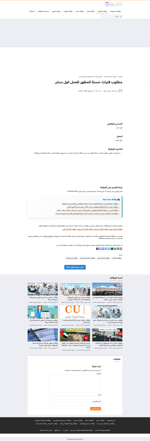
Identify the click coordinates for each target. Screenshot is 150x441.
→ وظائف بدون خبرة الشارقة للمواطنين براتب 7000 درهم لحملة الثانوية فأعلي (93, 207)
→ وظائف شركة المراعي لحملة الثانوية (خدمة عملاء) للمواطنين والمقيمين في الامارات (91, 204)
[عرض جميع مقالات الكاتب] (120, 91)
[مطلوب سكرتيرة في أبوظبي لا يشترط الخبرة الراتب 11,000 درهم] (43, 315)
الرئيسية (120, 76)
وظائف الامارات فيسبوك (85, 229)
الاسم (99, 395)
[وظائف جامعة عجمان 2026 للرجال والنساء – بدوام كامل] (75, 315)
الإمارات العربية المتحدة (110, 76)
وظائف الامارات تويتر (115, 229)
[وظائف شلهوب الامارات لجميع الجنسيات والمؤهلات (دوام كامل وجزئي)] (43, 339)
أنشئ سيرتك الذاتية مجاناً (75, 267)
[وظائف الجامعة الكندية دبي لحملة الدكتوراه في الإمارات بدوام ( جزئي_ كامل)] (107, 293)
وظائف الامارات (47, 236)
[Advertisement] (75, 33)
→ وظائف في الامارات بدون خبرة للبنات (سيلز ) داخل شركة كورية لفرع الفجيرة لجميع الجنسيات (87, 213)
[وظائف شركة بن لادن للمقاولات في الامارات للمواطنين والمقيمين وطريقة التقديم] (107, 339)
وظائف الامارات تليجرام (101, 229)
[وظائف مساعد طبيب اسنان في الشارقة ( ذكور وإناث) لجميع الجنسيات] (107, 315)
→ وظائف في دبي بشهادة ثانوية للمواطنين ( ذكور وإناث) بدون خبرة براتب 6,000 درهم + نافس (88, 210)
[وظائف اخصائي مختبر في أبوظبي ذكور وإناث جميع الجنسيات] (43, 293)
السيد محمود (107, 91)
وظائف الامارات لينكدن (69, 229)
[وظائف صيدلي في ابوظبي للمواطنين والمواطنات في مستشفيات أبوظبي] (75, 293)
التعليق (98, 373)
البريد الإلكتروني (96, 401)
